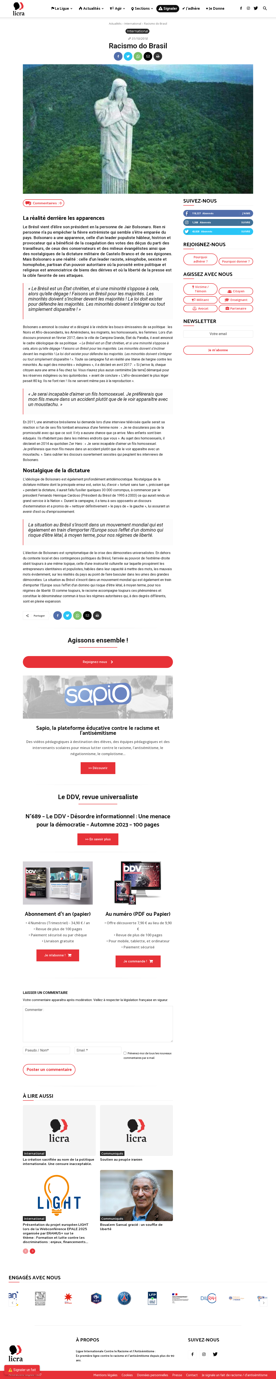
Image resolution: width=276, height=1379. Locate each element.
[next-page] (32, 1251)
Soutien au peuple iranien (121, 1159)
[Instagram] (248, 8)
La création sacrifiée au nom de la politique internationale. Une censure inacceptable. (58, 1161)
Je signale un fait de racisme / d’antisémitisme (234, 1375)
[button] (264, 9)
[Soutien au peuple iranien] (136, 1130)
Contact (192, 1375)
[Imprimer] (158, 56)
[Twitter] (255, 8)
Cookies (127, 1375)
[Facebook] (241, 8)
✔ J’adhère (191, 9)
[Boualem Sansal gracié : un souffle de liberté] (136, 1195)
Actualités (115, 23)
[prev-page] (25, 1251)
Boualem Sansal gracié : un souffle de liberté (131, 1226)
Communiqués (112, 1153)
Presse (177, 1375)
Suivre (245, 222)
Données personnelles (152, 1375)
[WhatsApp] (138, 56)
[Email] (148, 56)
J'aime (246, 213)
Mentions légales (105, 1375)
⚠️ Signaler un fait (22, 1370)
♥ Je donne (215, 9)
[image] (98, 697)
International (132, 23)
